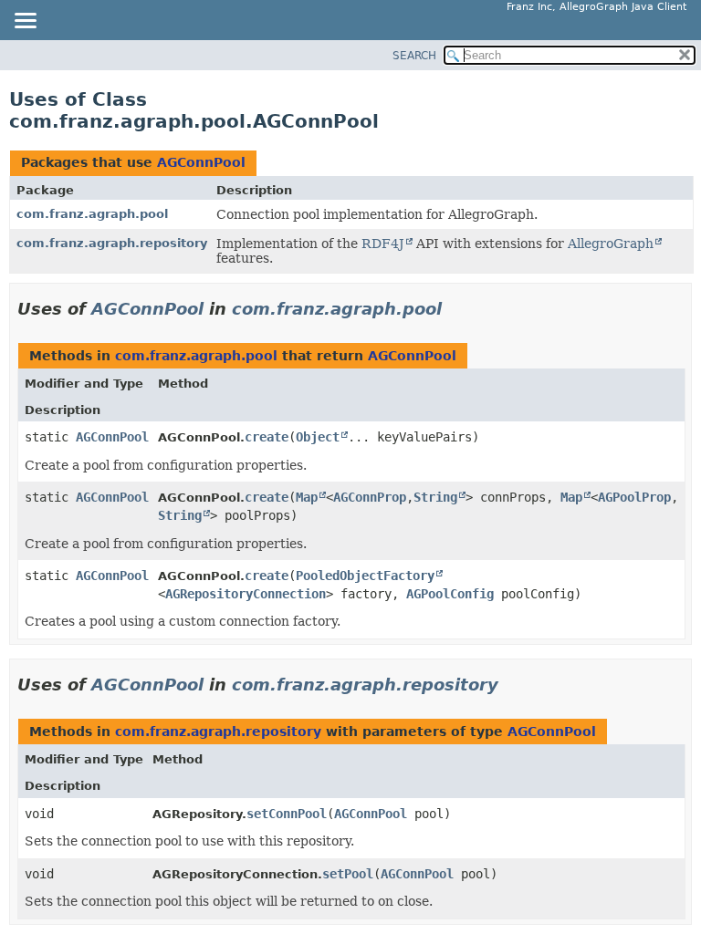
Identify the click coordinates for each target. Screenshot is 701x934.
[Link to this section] (454, 308)
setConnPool (286, 813)
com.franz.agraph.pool (92, 214)
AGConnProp (369, 497)
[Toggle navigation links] (24, 22)
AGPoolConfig (450, 593)
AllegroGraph (611, 243)
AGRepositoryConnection (245, 593)
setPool (347, 874)
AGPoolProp (634, 497)
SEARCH (414, 55)
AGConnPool (201, 162)
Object (318, 437)
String (435, 497)
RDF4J (382, 243)
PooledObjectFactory (365, 575)
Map (307, 497)
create (266, 437)
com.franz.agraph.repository (111, 243)
